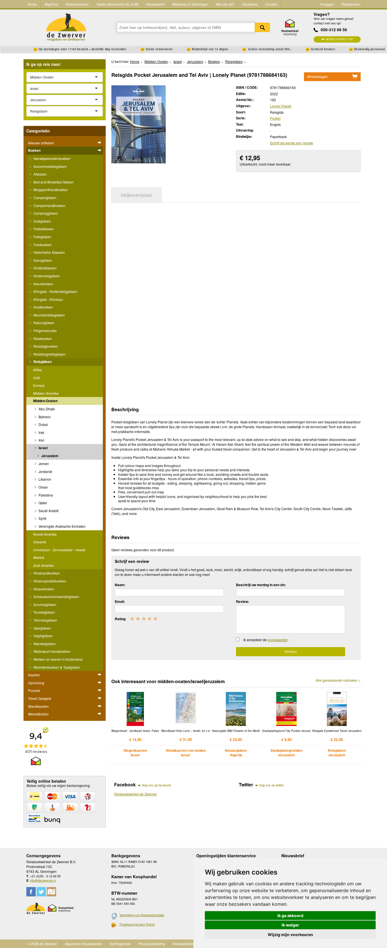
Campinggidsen (45, 213)
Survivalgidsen (44, 604)
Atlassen (40, 174)
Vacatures (250, 4)
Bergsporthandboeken (50, 189)
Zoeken (262, 27)
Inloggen (327, 4)
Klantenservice (77, 4)
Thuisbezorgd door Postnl (137, 924)
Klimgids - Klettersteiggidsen (55, 291)
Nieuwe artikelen (41, 142)
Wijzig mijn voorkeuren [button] (290, 934)
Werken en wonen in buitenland (57, 659)
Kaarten (34, 674)
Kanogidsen (42, 260)
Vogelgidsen (43, 635)
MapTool (51, 4)
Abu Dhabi (46, 408)
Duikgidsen (42, 221)
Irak (41, 432)
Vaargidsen (42, 628)
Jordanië (45, 471)
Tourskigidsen (44, 612)
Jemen (43, 463)
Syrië (42, 518)
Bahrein (44, 416)
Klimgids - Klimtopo (48, 299)
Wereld (38, 557)
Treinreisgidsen (45, 620)
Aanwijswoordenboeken (52, 158)
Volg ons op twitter (271, 785)
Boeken (34, 150)
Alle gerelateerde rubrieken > (338, 680)
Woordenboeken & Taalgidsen (56, 667)
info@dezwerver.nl (43, 880)
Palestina (45, 495)
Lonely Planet (280, 106)
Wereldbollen (38, 713)
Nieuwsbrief (155, 4)
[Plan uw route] (51, 891)
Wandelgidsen (44, 643)
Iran (41, 440)
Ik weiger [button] (290, 924)
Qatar (42, 502)
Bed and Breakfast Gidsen (53, 182)
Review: (242, 601)
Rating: (120, 618)
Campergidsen (44, 197)
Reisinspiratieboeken (49, 580)
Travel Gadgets (39, 698)
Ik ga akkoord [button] (290, 915)
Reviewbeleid (183, 943)
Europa (38, 385)
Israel (43, 447)
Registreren (351, 4)
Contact (271, 4)
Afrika (37, 369)
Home (32, 4)
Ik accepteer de (265, 639)
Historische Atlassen (49, 252)
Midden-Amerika (46, 393)
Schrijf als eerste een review (291, 142)
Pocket (275, 118)
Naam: (120, 584)
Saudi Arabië (48, 510)
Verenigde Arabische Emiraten (62, 526)
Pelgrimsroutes (45, 330)
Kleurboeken (43, 283)
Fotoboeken (42, 244)
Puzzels (34, 690)
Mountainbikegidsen (49, 315)
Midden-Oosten (45, 400)
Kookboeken (43, 307)
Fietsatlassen (43, 228)
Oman (43, 487)
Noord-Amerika (45, 534)
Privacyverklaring (151, 943)
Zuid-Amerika (43, 565)
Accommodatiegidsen (50, 166)
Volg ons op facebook (156, 785)
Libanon (44, 479)
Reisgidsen (42, 361)
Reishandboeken (46, 573)
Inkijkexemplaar (136, 195)
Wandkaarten (38, 706)
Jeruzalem (49, 455)
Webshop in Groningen (190, 4)
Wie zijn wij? (225, 4)
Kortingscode (120, 943)
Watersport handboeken (52, 651)
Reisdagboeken (45, 346)
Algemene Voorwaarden (83, 943)
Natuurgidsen (43, 322)
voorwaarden (278, 639)
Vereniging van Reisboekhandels (142, 915)
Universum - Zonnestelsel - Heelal (59, 549)
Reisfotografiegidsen (49, 354)
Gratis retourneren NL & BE (118, 4)
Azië (36, 377)
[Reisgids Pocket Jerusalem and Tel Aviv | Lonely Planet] (138, 123)
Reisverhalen (43, 588)
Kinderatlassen (45, 267)
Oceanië (39, 541)
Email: (120, 601)
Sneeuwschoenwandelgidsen (56, 596)
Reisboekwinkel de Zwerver (135, 793)
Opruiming (36, 682)
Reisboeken (42, 338)
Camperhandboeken (49, 205)
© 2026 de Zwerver (42, 943)
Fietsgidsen (42, 236)
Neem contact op (339, 39)
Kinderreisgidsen (46, 275)
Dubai (43, 424)
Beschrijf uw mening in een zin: (261, 584)
